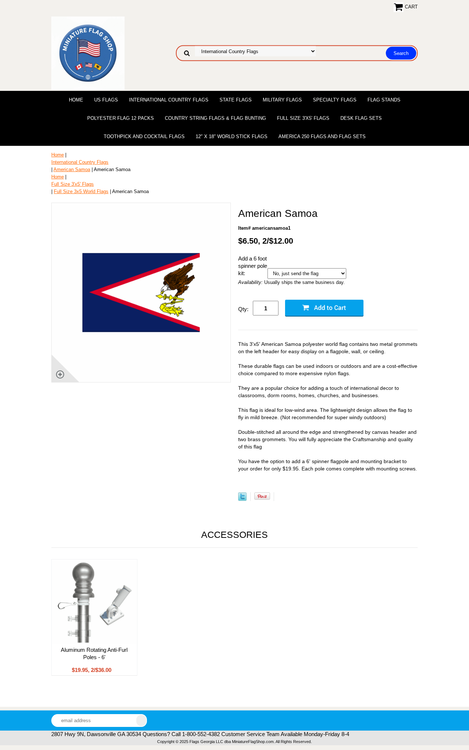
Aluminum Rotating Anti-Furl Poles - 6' (94, 653)
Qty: (243, 309)
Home (76, 100)
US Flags (106, 100)
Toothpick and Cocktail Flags (144, 136)
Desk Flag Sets (361, 118)
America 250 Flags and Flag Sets (322, 136)
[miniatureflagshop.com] (88, 52)
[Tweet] (242, 499)
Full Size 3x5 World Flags (81, 191)
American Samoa (71, 169)
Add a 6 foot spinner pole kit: (252, 265)
